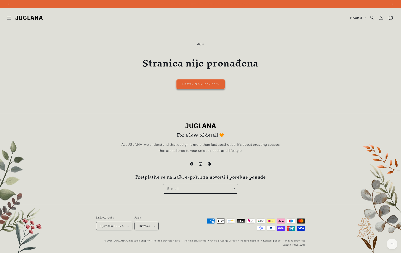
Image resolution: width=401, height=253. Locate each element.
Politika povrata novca (167, 240)
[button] (8, 17)
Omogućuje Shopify (138, 240)
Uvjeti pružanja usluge (223, 240)
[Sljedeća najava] (392, 4)
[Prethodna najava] (8, 4)
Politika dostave (249, 240)
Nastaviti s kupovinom (200, 84)
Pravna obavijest (295, 240)
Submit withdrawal (294, 244)
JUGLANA (120, 240)
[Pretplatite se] (233, 189)
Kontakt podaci (272, 240)
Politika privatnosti (195, 240)
